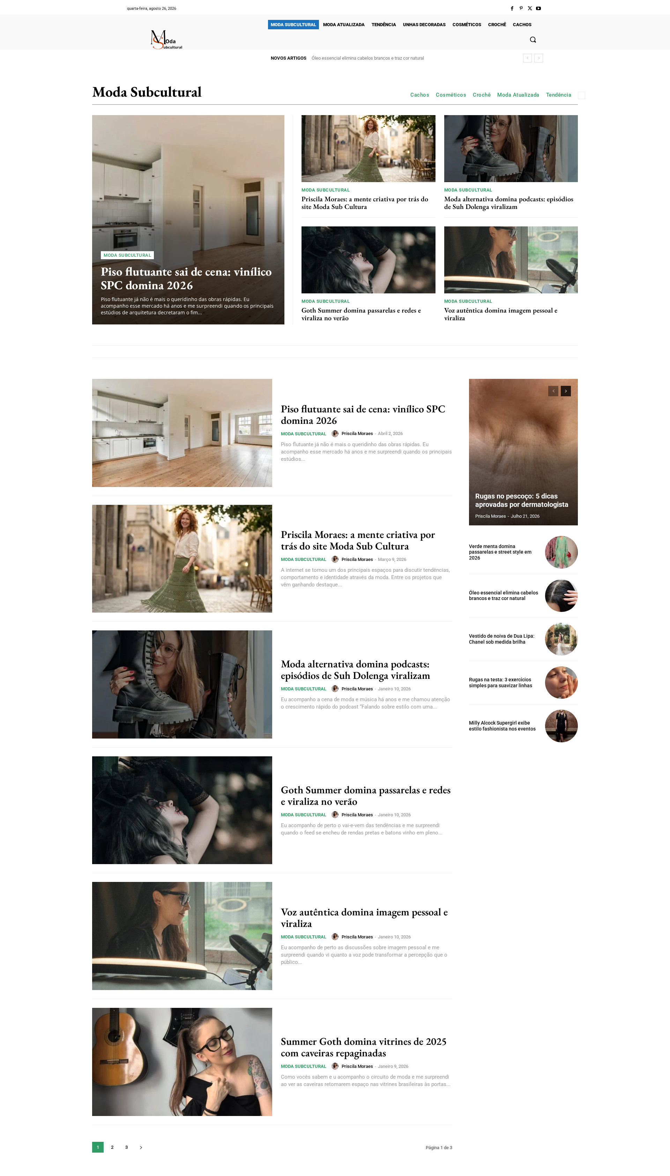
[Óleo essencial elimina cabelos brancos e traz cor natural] (561, 595)
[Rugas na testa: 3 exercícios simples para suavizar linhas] (561, 682)
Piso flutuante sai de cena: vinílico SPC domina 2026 (186, 278)
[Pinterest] (520, 8)
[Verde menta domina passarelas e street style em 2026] (561, 552)
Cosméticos (451, 95)
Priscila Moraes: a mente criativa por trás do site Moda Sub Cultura (365, 202)
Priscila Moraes (357, 433)
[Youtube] (538, 8)
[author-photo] (336, 433)
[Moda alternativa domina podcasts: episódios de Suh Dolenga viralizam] (511, 148)
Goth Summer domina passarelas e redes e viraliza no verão (361, 314)
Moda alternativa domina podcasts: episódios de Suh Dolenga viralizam (508, 202)
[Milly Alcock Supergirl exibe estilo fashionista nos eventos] (561, 726)
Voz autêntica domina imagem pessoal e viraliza (500, 314)
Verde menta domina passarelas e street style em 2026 (500, 552)
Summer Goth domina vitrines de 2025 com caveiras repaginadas (364, 1046)
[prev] (527, 58)
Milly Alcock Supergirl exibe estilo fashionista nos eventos (502, 726)
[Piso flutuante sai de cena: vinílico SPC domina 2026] (188, 219)
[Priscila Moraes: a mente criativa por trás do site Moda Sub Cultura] (369, 148)
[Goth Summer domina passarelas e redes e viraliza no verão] (369, 259)
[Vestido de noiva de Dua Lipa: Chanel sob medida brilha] (561, 639)
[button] (533, 39)
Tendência (559, 95)
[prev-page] (553, 391)
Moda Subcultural (127, 255)
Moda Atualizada (518, 95)
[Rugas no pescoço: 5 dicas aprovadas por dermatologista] (523, 452)
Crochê (482, 95)
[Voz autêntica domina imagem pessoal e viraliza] (511, 259)
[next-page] (141, 1147)
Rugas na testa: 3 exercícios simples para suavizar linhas (500, 682)
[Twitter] (530, 8)
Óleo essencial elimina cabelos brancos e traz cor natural (503, 595)
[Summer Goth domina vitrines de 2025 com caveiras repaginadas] (182, 1062)
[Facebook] (512, 8)
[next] (538, 58)
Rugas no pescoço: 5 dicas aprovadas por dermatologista (521, 500)
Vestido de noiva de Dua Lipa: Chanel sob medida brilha (366, 58)
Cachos (419, 95)
